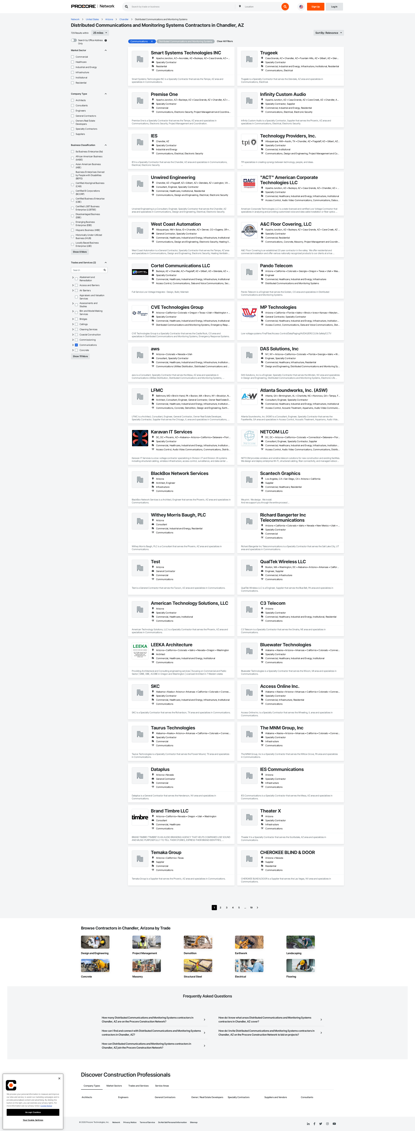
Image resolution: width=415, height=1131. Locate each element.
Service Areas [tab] (162, 1085)
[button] (72, 57)
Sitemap (193, 1122)
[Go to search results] (105, 270)
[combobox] (261, 6)
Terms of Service (147, 1122)
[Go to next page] (257, 907)
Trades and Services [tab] (138, 1085)
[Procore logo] (83, 7)
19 (251, 907)
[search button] (285, 6)
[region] (33, 1101)
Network (107, 6)
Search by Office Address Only (90, 42)
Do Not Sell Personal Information (172, 1122)
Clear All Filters (225, 41)
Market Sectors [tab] (114, 1085)
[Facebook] (314, 1124)
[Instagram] (327, 1123)
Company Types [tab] (92, 1085)
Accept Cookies (33, 1112)
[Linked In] (308, 1123)
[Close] (59, 1078)
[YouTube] (334, 1124)
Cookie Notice (46, 1106)
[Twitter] (320, 1123)
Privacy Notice (129, 1122)
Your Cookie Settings (33, 1120)
